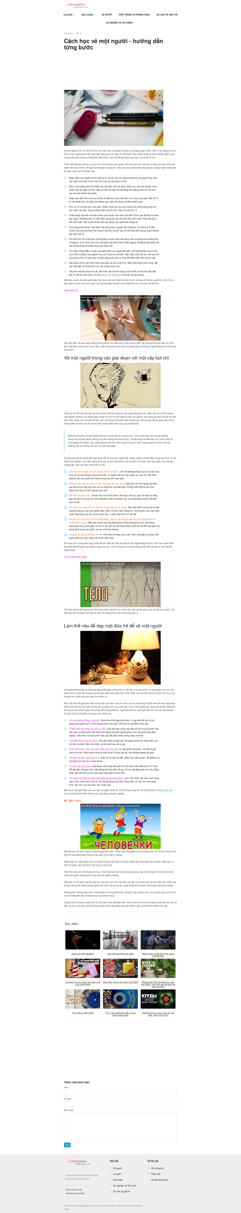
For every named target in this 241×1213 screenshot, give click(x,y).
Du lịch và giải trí (167, 14)
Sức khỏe (87, 14)
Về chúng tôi (157, 1168)
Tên (66, 1087)
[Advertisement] (120, 69)
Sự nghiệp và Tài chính (119, 22)
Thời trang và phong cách (134, 14)
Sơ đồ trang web (159, 1179)
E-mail (68, 1098)
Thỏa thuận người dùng (75, 1193)
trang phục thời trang (111, 274)
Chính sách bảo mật (74, 1189)
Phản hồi (155, 1173)
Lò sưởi (68, 14)
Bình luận (69, 1110)
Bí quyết (107, 14)
